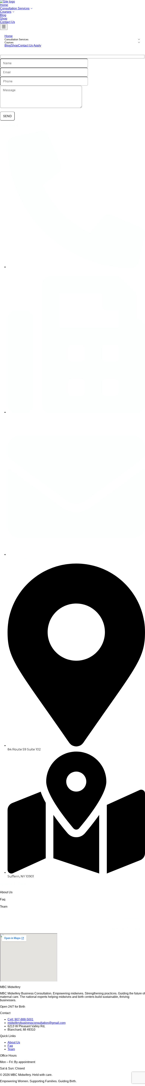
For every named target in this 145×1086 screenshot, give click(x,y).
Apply (37, 45)
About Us (14, 1042)
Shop (3, 18)
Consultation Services (14, 8)
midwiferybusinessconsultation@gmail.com (37, 1022)
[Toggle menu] (4, 27)
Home (4, 5)
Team (11, 1049)
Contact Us (7, 22)
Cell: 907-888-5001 (20, 1019)
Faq (10, 1045)
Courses (5, 11)
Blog (3, 15)
